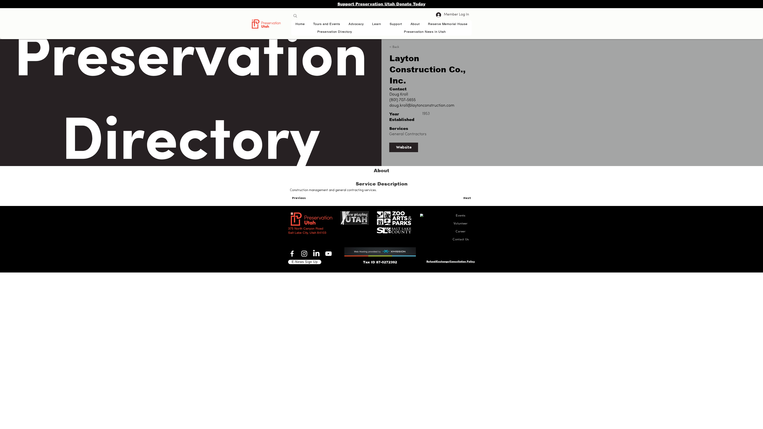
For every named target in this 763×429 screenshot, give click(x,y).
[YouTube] (328, 254)
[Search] (295, 16)
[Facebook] (292, 254)
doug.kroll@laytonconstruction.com (421, 106)
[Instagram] (304, 254)
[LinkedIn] (316, 254)
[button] (376, 24)
